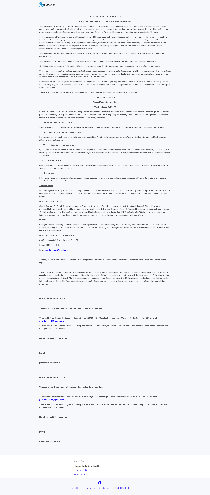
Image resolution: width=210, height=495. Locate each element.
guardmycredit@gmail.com (56, 250)
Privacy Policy (90, 488)
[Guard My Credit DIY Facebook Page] (99, 483)
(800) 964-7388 (80, 474)
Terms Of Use (76, 488)
